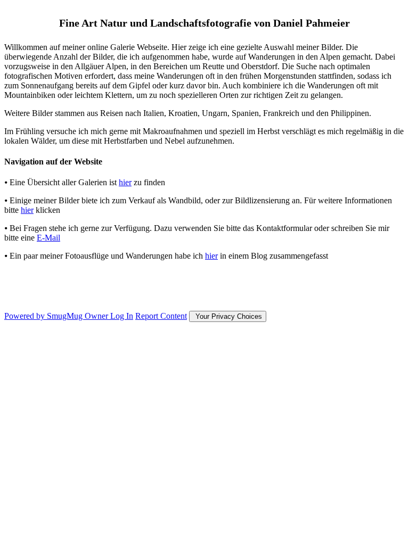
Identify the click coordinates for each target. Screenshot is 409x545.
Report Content (161, 315)
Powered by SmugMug (44, 315)
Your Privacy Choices (227, 316)
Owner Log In (109, 315)
